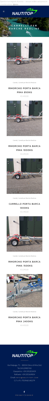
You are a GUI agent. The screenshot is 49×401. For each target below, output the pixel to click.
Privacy (19, 395)
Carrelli (15, 83)
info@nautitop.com (27, 377)
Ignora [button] (15, 4)
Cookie (29, 395)
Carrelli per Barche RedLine (27, 83)
